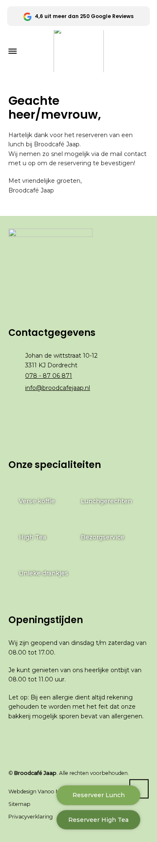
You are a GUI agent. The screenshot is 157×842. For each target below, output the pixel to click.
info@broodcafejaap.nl (57, 388)
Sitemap (19, 804)
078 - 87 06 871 (48, 375)
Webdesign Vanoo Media (39, 791)
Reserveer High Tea (98, 820)
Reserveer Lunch (98, 795)
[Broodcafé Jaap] (78, 51)
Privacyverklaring (30, 816)
